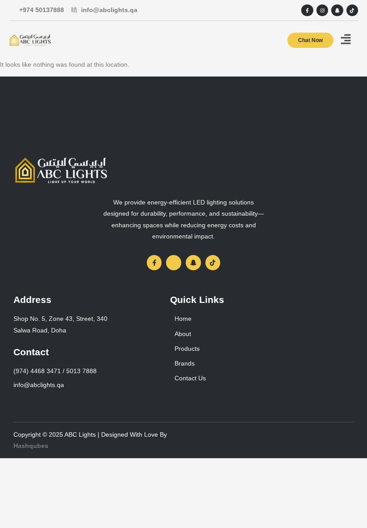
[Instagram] (322, 10)
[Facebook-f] (307, 10)
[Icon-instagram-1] (173, 262)
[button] (346, 40)
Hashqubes (30, 445)
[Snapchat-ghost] (337, 10)
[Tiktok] (352, 10)
